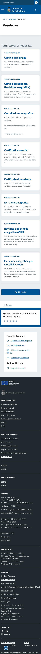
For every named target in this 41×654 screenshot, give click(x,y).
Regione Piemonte (8, 3)
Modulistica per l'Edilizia (10, 594)
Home (5, 19)
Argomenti (12, 19)
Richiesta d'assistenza (9, 619)
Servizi (26, 642)
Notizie (4, 469)
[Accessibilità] (6, 648)
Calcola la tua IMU (8, 583)
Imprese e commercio (9, 449)
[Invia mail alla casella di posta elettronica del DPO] (15, 553)
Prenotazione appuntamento (12, 616)
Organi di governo (8, 415)
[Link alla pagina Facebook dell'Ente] (2, 630)
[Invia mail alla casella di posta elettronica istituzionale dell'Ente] (19, 509)
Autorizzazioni (6, 442)
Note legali (5, 601)
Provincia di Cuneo (8, 579)
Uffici (3, 426)
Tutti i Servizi (20, 292)
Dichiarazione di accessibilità (12, 605)
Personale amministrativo (11, 418)
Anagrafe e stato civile (12, 53)
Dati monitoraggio (8, 642)
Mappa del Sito (31, 645)
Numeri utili (5, 540)
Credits (13, 645)
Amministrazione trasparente (12, 608)
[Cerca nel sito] (34, 9)
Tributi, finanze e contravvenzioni (13, 453)
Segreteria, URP (7, 533)
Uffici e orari (5, 536)
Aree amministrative (9, 404)
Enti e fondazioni (7, 411)
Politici (3, 422)
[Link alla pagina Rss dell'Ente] (6, 630)
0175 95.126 (14, 506)
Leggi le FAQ (6, 611)
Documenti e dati (7, 407)
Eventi (3, 485)
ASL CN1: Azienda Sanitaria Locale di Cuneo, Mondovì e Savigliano (20, 589)
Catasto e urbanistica (9, 445)
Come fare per (6, 456)
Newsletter (5, 634)
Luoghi (3, 481)
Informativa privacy (8, 597)
